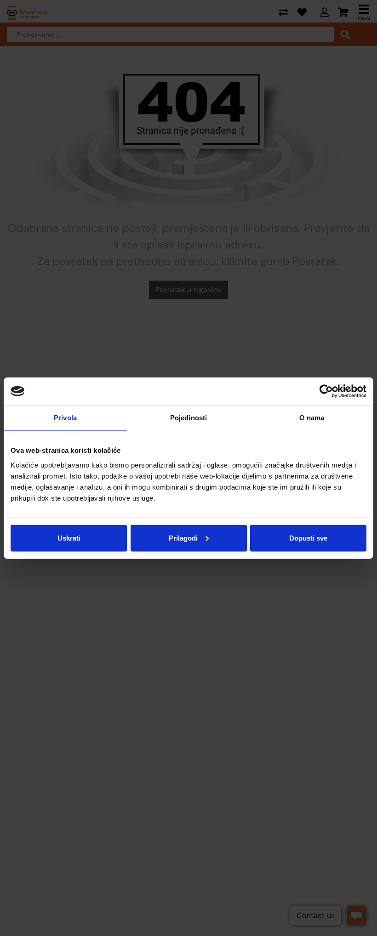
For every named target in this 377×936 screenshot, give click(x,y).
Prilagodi (183, 537)
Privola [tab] (65, 418)
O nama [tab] (312, 418)
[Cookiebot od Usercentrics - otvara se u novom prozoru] (326, 391)
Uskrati (68, 537)
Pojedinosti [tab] (188, 418)
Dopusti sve (308, 537)
